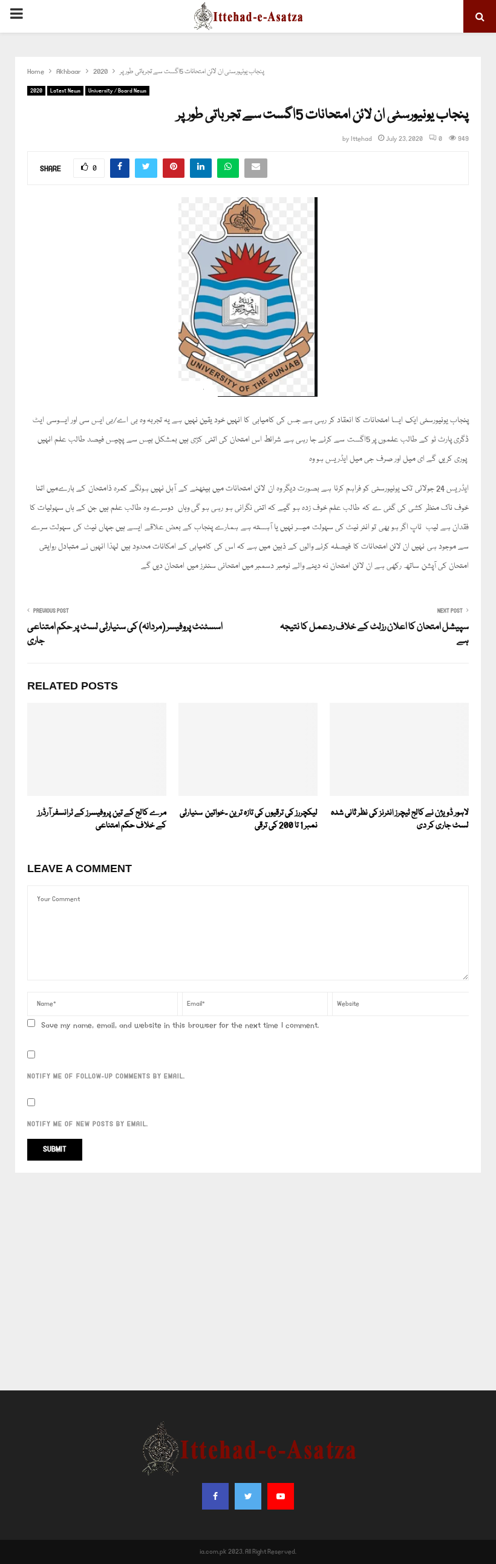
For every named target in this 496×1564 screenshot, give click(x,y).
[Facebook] (215, 1496)
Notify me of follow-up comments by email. (106, 1076)
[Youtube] (280, 1496)
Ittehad (361, 139)
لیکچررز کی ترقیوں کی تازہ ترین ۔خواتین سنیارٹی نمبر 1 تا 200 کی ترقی (249, 819)
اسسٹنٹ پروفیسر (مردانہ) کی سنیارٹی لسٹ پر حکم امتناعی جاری (125, 634)
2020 (36, 90)
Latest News (65, 90)
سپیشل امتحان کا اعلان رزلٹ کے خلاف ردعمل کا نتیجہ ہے (374, 634)
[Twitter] (248, 1496)
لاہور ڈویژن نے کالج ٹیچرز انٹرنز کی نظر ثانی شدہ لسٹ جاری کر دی (400, 819)
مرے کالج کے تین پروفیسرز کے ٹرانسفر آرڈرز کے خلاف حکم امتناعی (102, 819)
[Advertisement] (248, 1281)
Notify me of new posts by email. (87, 1124)
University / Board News (117, 90)
